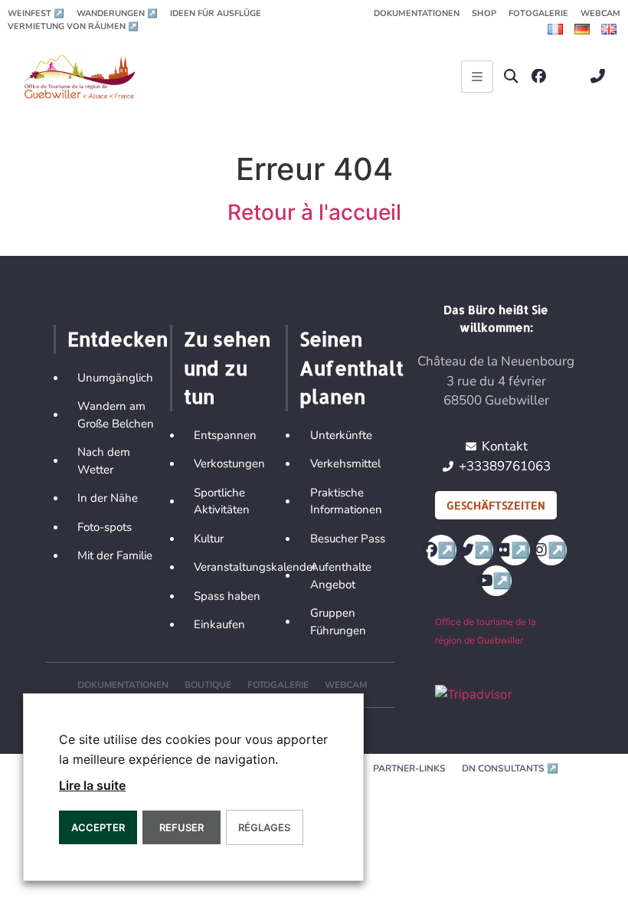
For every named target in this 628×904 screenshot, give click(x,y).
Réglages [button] (264, 827)
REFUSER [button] (181, 827)
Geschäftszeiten (495, 505)
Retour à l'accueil (314, 212)
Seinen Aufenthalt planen (351, 367)
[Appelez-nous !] (601, 76)
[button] (511, 76)
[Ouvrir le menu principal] (477, 77)
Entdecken (117, 338)
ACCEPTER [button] (98, 827)
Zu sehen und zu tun (227, 367)
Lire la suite (92, 785)
